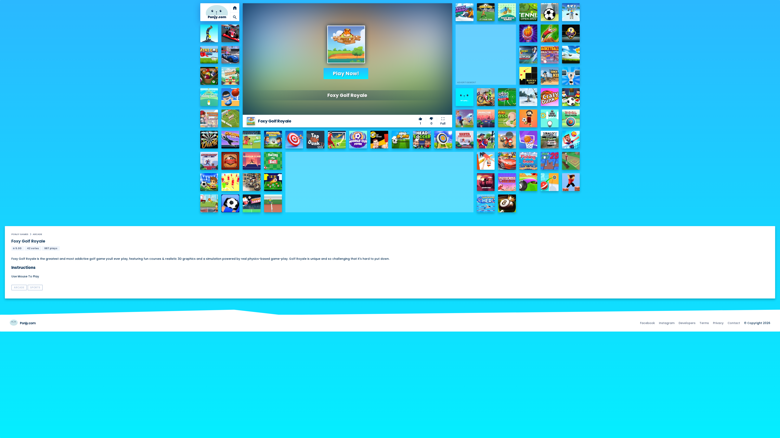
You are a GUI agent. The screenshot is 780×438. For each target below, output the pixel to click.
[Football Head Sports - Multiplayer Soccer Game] (401, 140)
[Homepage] (217, 12)
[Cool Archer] (571, 118)
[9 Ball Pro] (571, 33)
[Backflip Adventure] (571, 161)
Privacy (718, 323)
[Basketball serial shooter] (550, 55)
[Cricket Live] (528, 55)
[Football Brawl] (273, 140)
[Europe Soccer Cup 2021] (209, 182)
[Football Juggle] (528, 118)
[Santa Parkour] (464, 140)
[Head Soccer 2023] (422, 140)
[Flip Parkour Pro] (550, 33)
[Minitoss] (507, 118)
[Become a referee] (379, 140)
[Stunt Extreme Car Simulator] (507, 161)
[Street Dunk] (209, 203)
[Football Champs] (252, 140)
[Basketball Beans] (230, 97)
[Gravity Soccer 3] (550, 12)
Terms (704, 323)
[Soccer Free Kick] (230, 118)
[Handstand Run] (209, 33)
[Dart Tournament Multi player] (209, 140)
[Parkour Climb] (252, 161)
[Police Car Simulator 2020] (230, 55)
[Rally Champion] (550, 140)
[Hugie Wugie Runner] (507, 12)
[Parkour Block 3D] (571, 182)
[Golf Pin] (550, 118)
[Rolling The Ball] (273, 161)
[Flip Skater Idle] (507, 140)
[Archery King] (486, 140)
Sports (35, 287)
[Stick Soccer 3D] (571, 97)
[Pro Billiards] (209, 76)
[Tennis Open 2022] (528, 12)
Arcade (37, 234)
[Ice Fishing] (528, 97)
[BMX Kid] (550, 76)
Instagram (667, 323)
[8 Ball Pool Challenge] (507, 203)
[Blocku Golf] (528, 76)
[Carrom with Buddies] (230, 161)
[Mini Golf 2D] (550, 161)
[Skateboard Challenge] (209, 118)
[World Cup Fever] (358, 140)
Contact (734, 323)
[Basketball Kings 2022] (528, 33)
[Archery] (294, 140)
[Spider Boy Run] (209, 161)
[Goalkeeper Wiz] (230, 140)
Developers (687, 323)
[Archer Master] (443, 140)
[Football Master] (464, 118)
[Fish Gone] (528, 161)
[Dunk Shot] (464, 97)
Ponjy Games (19, 234)
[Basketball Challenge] (528, 140)
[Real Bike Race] (252, 182)
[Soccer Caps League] (273, 182)
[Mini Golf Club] (209, 55)
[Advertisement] (379, 180)
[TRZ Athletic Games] (273, 203)
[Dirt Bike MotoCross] (486, 97)
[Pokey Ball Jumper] (550, 182)
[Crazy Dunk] (550, 97)
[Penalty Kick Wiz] (486, 12)
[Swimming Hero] (486, 203)
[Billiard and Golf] (528, 182)
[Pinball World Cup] (507, 97)
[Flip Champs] (486, 161)
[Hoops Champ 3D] (230, 76)
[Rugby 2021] (230, 182)
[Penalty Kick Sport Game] (230, 203)
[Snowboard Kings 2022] (464, 12)
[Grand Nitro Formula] (230, 33)
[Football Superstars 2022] (571, 55)
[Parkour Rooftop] (486, 118)
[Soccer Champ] (252, 203)
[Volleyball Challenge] (571, 140)
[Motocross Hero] (507, 182)
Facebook (647, 323)
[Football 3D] (337, 140)
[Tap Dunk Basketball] (315, 140)
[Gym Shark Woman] (571, 76)
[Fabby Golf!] (209, 97)
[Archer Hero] (486, 182)
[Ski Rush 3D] (571, 12)
